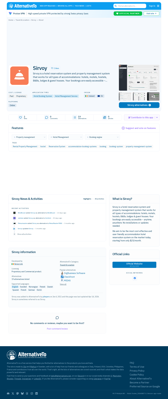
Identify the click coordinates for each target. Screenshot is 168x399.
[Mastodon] (17, 393)
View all (63, 284)
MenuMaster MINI (55, 223)
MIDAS (67, 280)
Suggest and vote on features (141, 128)
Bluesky (10, 378)
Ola (24, 366)
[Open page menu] (158, 6)
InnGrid (48, 218)
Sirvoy (33, 213)
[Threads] (27, 393)
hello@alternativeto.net (61, 376)
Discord (81, 376)
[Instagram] (31, 393)
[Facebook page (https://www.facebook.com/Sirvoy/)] (134, 278)
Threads (17, 378)
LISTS (88, 6)
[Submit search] (116, 6)
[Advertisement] (84, 42)
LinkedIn (37, 378)
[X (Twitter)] (13, 393)
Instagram (26, 378)
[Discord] (8, 393)
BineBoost (51, 213)
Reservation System (57, 146)
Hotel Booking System (43, 96)
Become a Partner (139, 382)
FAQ (132, 362)
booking (103, 146)
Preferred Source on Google (145, 386)
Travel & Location (67, 265)
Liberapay (97, 378)
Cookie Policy (137, 374)
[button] (55, 68)
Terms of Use (137, 366)
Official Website (134, 264)
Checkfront (69, 277)
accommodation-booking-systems (82, 146)
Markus (33, 366)
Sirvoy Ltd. (18, 264)
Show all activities (24, 234)
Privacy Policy (137, 370)
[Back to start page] (24, 6)
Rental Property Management (25, 146)
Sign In (152, 6)
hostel (43, 146)
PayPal (107, 378)
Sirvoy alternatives (137, 105)
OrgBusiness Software (74, 273)
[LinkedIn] (36, 393)
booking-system (116, 146)
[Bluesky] (22, 393)
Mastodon (117, 376)
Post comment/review (57, 328)
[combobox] (129, 6)
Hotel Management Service (66, 96)
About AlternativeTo (141, 378)
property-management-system (139, 146)
